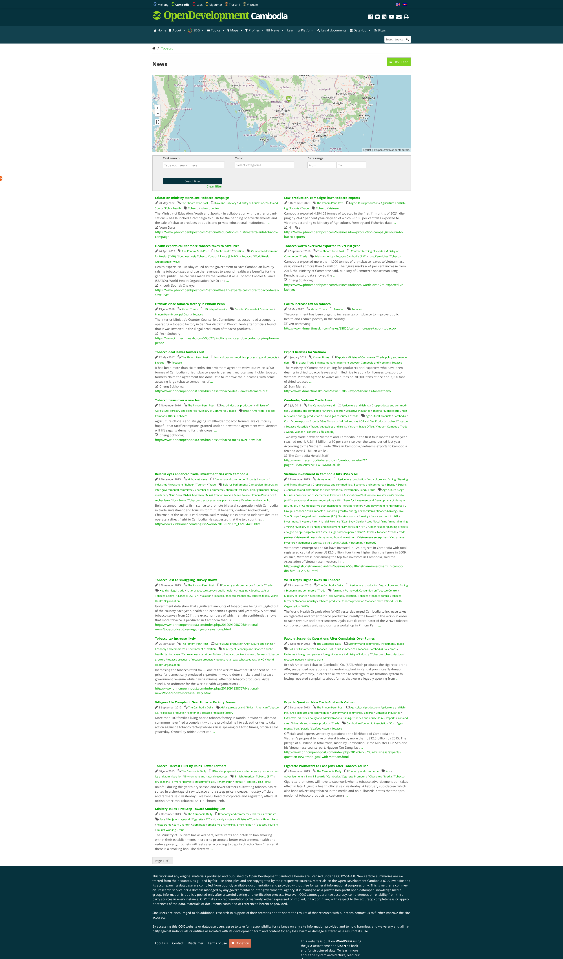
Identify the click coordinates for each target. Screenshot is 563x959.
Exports (294, 208)
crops (393, 649)
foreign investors (333, 654)
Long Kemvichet (378, 256)
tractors (235, 500)
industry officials (205, 782)
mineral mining (398, 521)
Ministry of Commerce (361, 357)
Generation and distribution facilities (308, 490)
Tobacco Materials (297, 426)
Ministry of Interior (216, 309)
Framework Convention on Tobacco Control (371, 590)
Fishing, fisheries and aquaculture (363, 718)
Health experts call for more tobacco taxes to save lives (197, 246)
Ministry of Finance (295, 596)
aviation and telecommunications (314, 500)
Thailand (234, 5)
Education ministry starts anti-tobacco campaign (192, 198)
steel (325, 532)
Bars (162, 819)
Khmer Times (189, 309)
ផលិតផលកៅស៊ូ (326, 432)
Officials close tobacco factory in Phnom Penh (190, 304)
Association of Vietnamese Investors (319, 495)
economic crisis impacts (308, 511)
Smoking (229, 824)
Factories (289, 654)
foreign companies (309, 654)
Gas (323, 421)
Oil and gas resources (335, 416)
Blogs (382, 30)
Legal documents (333, 30)
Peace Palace (242, 495)
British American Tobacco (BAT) (315, 649)
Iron (315, 521)
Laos (199, 5)
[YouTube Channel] (391, 17)
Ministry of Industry (357, 654)
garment (384, 516)
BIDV (297, 506)
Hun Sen (175, 495)
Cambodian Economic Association (367, 723)
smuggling (242, 590)
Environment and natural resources (206, 776)
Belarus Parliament (235, 484)
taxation (206, 596)
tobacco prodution (353, 601)
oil (341, 421)
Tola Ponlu (264, 782)
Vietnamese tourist (309, 542)
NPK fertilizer (350, 527)
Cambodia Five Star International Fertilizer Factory (332, 506)
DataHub (360, 30)
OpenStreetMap (385, 149)
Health (163, 590)
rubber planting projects (393, 527)
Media (388, 776)
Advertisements (293, 776)
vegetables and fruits (333, 426)
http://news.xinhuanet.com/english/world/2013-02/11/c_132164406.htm (207, 524)
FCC (208, 819)
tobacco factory (393, 654)
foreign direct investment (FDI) (318, 516)
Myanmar (215, 5)
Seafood (316, 728)
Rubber (189, 484)
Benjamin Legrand (178, 819)
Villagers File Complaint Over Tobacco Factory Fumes (195, 702)
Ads (388, 771)
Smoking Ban (245, 824)
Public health (173, 208)
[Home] (153, 48)
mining (290, 527)
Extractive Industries (357, 411)
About (176, 30)
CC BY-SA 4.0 (345, 876)
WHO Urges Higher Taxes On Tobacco (312, 580)
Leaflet (367, 149)
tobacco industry (306, 601)
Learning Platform (300, 30)
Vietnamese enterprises (373, 537)
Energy (327, 411)
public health (225, 590)
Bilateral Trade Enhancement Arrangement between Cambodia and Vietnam (342, 362)
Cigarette (197, 819)
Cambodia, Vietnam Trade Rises (308, 400)
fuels (374, 516)
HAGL (394, 516)
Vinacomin (355, 542)
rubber (391, 421)
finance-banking (387, 511)
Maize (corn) (392, 411)
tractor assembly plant (214, 500)
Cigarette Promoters (354, 776)
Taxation (238, 251)
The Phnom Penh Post (194, 203)
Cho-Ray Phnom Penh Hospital (384, 506)
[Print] (406, 17)
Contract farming (361, 251)
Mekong (163, 5)
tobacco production (238, 596)
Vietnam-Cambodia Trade (392, 426)
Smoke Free (215, 824)
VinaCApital (340, 542)
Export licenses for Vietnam (305, 352)
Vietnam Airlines (306, 537)
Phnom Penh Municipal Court (172, 314)
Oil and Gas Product (372, 421)
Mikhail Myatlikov (193, 495)
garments (263, 490)
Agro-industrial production (237, 405)
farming (337, 590)
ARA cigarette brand (232, 707)
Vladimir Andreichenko (256, 500)
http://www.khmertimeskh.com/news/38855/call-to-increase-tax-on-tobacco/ (340, 328)
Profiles (254, 30)
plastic (305, 728)
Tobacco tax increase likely (175, 638)
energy (353, 511)
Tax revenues (335, 596)
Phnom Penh (259, 495)
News (275, 30)
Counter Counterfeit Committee (254, 309)
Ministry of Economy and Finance (243, 649)
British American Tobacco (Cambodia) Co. (362, 649)
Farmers (176, 782)
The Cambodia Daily (330, 585)
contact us (362, 913)
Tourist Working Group (170, 830)
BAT (291, 649)
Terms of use (217, 943)
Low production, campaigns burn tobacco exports (322, 198)
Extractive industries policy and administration (312, 718)
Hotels (230, 819)
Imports (377, 411)
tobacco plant (315, 659)
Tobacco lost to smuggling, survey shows (186, 580)
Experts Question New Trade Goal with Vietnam (320, 702)
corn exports (300, 421)
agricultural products (378, 416)
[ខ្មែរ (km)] (405, 5)
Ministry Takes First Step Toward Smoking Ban (190, 809)
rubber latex (162, 500)
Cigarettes (375, 776)
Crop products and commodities (332, 484)
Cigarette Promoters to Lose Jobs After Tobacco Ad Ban (326, 766)
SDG (197, 30)
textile (371, 532)
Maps (234, 30)
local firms (380, 521)
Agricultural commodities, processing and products (246, 357)
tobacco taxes (260, 596)
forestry (363, 516)
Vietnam (252, 5)
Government (195, 649)
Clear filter (214, 186)
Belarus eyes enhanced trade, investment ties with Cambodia (201, 474)
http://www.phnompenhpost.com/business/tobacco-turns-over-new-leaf (208, 440)
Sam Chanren (182, 824)
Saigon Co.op (294, 532)
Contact (177, 943)
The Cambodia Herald (321, 405)
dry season (161, 782)
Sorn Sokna (179, 500)
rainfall (238, 782)
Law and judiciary (225, 203)
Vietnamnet (324, 479)
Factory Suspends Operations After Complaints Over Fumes (329, 638)
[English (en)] (398, 5)
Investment (176, 484)
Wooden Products (305, 432)
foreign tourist (347, 516)
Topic (239, 158)
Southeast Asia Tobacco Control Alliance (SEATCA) (208, 256)
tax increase (172, 654)
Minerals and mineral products (311, 723)
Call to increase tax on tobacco (307, 304)
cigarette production (173, 713)
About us (161, 943)
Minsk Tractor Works (218, 495)
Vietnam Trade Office (361, 426)
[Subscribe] (399, 17)
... (269, 222)
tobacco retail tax (226, 659)
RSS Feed (401, 62)
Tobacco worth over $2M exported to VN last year (322, 246)
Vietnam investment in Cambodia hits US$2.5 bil (321, 474)
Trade (305, 208)
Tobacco (167, 48)
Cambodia (399, 416)
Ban (308, 776)
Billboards (319, 776)
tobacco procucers (178, 659)
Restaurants (164, 824)
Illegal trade (177, 590)
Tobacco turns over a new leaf (178, 400)
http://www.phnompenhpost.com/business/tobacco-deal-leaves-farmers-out (211, 391)
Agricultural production (364, 203)
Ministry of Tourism (248, 819)
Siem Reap (198, 824)
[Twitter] (377, 17)
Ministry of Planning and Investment (318, 527)
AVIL (339, 500)
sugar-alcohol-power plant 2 (348, 532)
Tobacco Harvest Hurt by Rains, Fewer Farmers (190, 766)
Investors (305, 521)
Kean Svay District (353, 521)
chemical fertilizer (237, 490)
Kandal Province (330, 521)
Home (162, 30)
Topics (215, 30)
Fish (252, 490)
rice (272, 495)
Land (363, 490)
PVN (363, 527)
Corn (287, 421)
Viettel (327, 542)
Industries (161, 484)
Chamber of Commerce (209, 490)
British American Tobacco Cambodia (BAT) (340, 256)
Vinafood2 (370, 542)
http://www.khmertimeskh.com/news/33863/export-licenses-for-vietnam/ (337, 391)
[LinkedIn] (384, 17)
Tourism (201, 484)
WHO (261, 659)
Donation (242, 943)
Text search (171, 158)
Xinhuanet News (197, 479)
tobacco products (329, 601)
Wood (289, 432)
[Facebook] (370, 17)
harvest (187, 782)
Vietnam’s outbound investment (337, 537)
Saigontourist (312, 532)
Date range (315, 158)
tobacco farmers (257, 654)
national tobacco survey (201, 590)
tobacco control (210, 208)
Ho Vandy (218, 819)
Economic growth (336, 511)
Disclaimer (195, 943)
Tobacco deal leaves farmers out (179, 352)
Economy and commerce (306, 411)
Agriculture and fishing (355, 405)
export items (367, 511)
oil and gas (351, 421)
